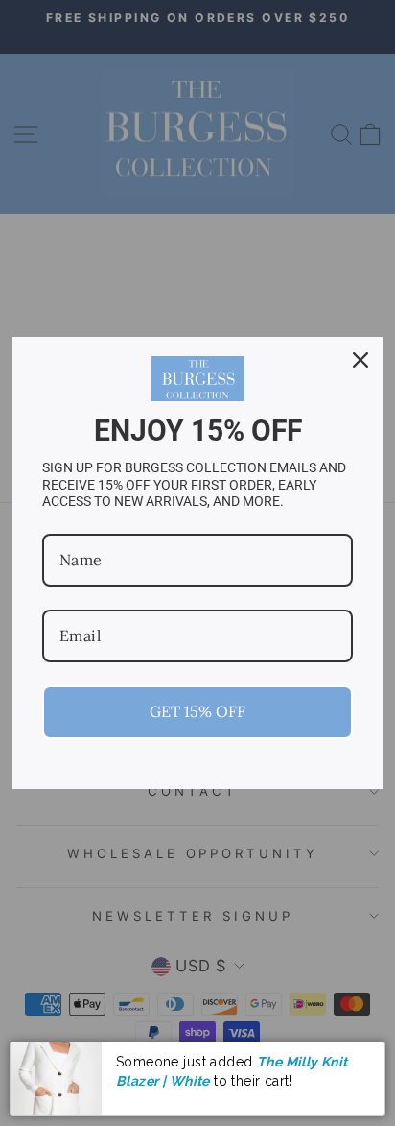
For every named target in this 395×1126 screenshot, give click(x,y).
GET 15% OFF (197, 711)
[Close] (360, 360)
